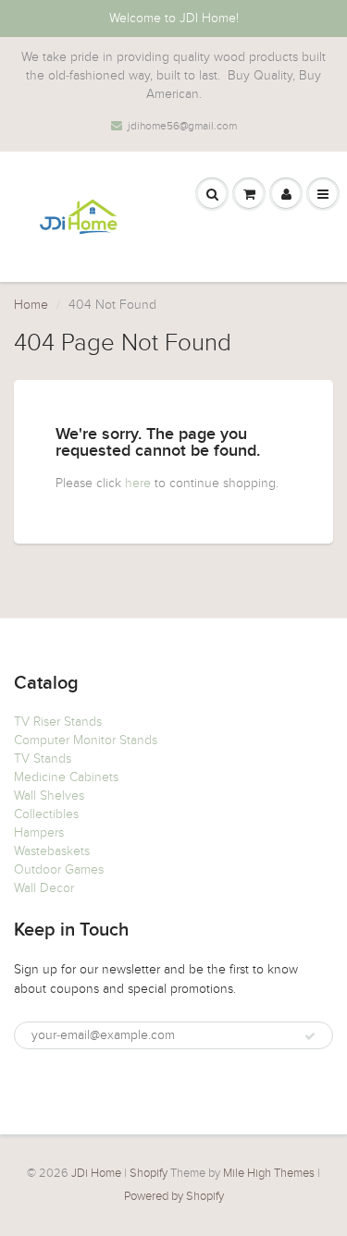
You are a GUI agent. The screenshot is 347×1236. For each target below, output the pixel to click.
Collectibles (46, 814)
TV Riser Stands (58, 721)
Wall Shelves (49, 795)
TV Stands (42, 758)
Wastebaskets (52, 851)
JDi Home (96, 1173)
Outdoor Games (59, 869)
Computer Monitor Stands (85, 740)
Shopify (148, 1173)
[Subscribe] (310, 1036)
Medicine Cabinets (66, 777)
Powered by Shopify (174, 1196)
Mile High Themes (269, 1173)
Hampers (39, 832)
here (138, 483)
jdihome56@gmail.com (182, 125)
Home (31, 304)
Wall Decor (44, 888)
